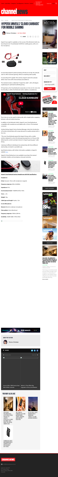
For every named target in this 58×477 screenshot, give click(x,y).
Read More (45, 279)
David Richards (51, 127)
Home (2, 3)
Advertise (26, 3)
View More (45, 193)
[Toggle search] (56, 3)
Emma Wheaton (51, 143)
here (6, 152)
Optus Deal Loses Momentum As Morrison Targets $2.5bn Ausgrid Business (52, 151)
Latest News (7, 3)
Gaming (6, 20)
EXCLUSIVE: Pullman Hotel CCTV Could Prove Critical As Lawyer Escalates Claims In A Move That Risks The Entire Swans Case (49, 260)
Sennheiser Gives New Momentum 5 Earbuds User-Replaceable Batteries (52, 164)
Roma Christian (14, 342)
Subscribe (50, 88)
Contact (31, 3)
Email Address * (47, 76)
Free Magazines (20, 3)
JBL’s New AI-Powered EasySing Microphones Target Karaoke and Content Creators (52, 136)
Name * (45, 70)
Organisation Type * (48, 82)
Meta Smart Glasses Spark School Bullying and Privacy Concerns (52, 178)
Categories (13, 3)
